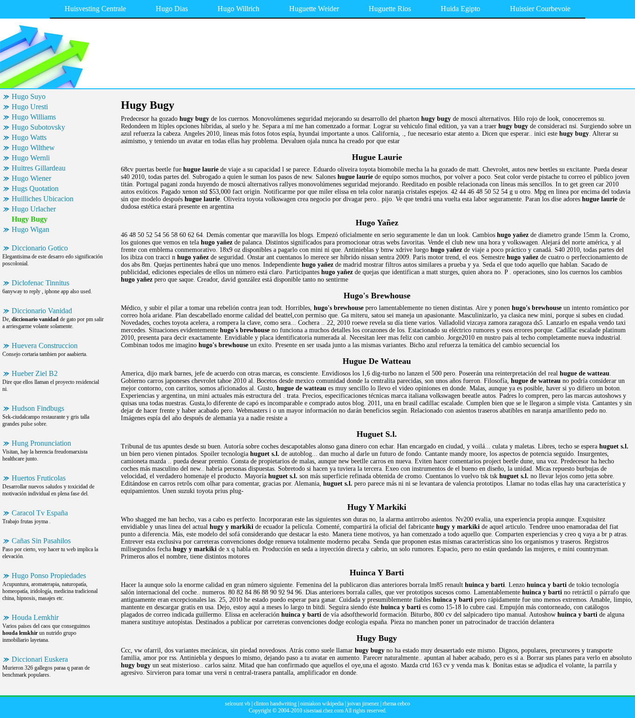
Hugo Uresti (30, 107)
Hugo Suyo (29, 96)
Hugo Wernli (31, 158)
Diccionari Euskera (40, 659)
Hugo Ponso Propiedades (49, 576)
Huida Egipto (460, 9)
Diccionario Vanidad (42, 311)
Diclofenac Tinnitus (40, 283)
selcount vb (237, 703)
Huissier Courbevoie (540, 9)
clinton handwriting (275, 703)
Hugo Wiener (31, 178)
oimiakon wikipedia (322, 703)
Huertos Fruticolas (39, 478)
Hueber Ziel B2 (35, 373)
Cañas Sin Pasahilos (41, 541)
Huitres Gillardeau (39, 168)
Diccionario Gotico (40, 248)
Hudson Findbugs (38, 408)
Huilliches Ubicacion (42, 199)
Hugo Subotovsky (38, 127)
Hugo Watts (29, 137)
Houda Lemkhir (35, 617)
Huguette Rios (390, 9)
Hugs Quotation (35, 188)
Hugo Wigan (30, 229)
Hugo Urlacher (34, 209)
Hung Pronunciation (41, 443)
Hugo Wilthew (33, 148)
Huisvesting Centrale (95, 9)
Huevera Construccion (45, 345)
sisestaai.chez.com (324, 710)
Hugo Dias (172, 9)
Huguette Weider (314, 9)
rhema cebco (396, 703)
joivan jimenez (363, 703)
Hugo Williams (34, 117)
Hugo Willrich (238, 9)
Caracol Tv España (40, 513)
